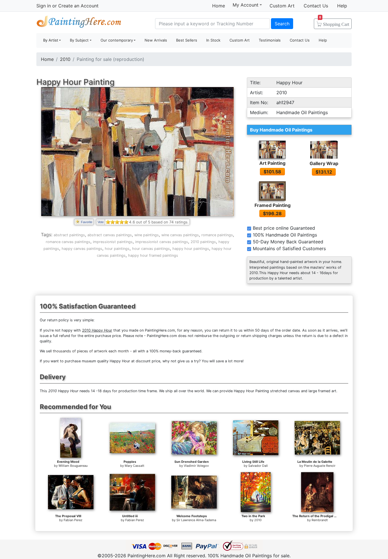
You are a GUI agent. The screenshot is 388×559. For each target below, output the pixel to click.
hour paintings (117, 248)
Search (282, 23)
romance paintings (217, 235)
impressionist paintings (113, 242)
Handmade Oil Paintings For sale (79, 23)
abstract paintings (69, 235)
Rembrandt (320, 520)
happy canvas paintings (82, 248)
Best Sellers (186, 40)
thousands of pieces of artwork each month (91, 351)
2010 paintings (203, 242)
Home (218, 6)
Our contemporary (117, 40)
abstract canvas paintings (109, 235)
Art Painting (272, 163)
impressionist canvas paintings (161, 242)
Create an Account (78, 6)
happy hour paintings (190, 248)
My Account (245, 4)
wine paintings (146, 235)
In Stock (213, 40)
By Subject (79, 40)
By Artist (50, 40)
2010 (65, 59)
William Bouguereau (73, 466)
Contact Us (316, 6)
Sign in (43, 6)
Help (342, 6)
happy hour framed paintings (153, 255)
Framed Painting (273, 205)
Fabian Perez (73, 520)
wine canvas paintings (180, 235)
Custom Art (282, 6)
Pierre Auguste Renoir (319, 466)
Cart (334, 22)
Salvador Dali (258, 466)
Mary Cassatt (134, 466)
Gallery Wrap (324, 163)
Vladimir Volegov (196, 466)
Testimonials (270, 40)
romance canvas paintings (68, 242)
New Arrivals (156, 40)
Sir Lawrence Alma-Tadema (196, 520)
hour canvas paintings (151, 248)
